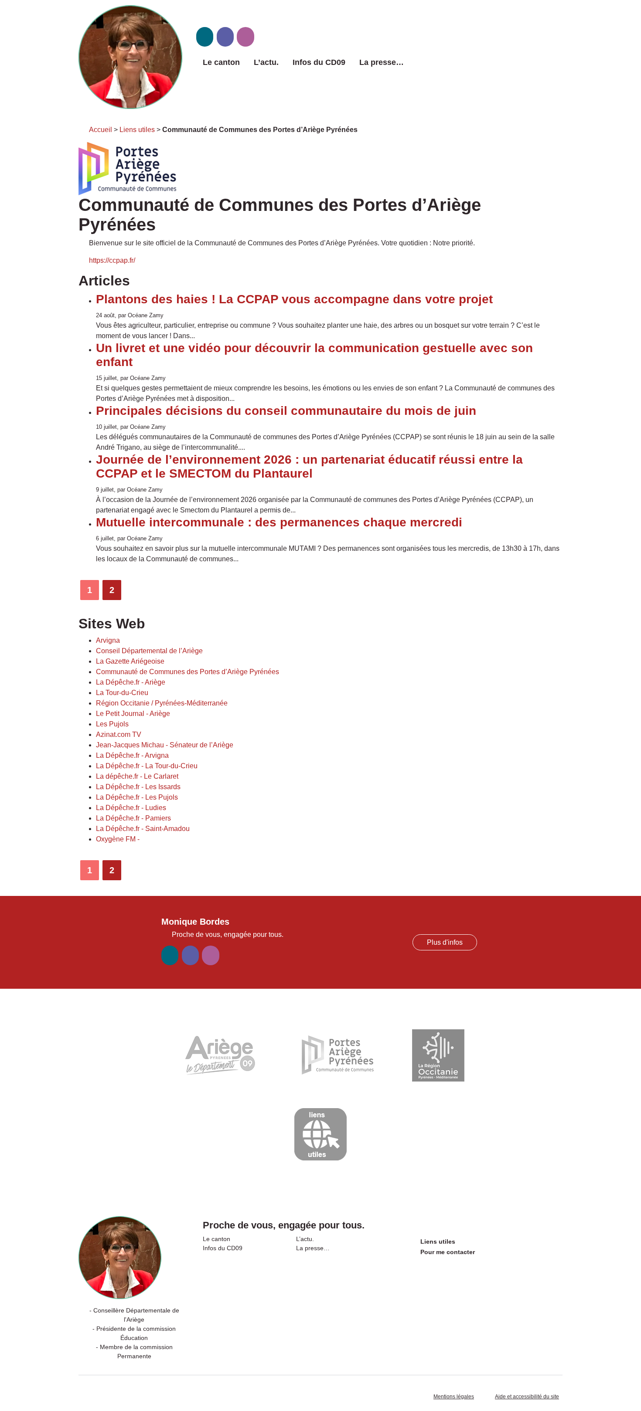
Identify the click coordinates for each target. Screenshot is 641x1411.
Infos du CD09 (319, 62)
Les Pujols (112, 724)
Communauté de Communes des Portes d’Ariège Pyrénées (187, 671)
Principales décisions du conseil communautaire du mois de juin (286, 410)
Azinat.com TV (118, 734)
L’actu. (266, 62)
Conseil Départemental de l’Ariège (149, 651)
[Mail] (204, 37)
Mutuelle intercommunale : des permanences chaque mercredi (279, 522)
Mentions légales (453, 1397)
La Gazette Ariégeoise (130, 661)
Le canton (221, 62)
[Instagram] (245, 37)
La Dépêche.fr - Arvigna (132, 755)
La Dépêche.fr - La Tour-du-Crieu (147, 766)
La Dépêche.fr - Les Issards (138, 786)
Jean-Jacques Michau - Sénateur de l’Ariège (164, 745)
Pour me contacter (447, 1251)
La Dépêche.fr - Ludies (131, 807)
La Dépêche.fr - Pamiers (133, 818)
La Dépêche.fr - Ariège (130, 682)
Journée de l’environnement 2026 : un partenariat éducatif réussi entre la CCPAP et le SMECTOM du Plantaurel (309, 466)
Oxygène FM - (118, 839)
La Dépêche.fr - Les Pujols (137, 797)
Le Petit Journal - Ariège (133, 713)
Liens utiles (137, 129)
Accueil (100, 129)
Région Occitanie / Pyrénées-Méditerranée (162, 703)
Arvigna (108, 640)
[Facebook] (225, 37)
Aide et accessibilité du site (527, 1397)
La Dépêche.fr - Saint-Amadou (143, 828)
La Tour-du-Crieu (122, 692)
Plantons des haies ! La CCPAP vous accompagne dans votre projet (294, 299)
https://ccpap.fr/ (112, 260)
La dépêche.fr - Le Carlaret (137, 776)
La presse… (381, 62)
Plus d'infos (445, 942)
